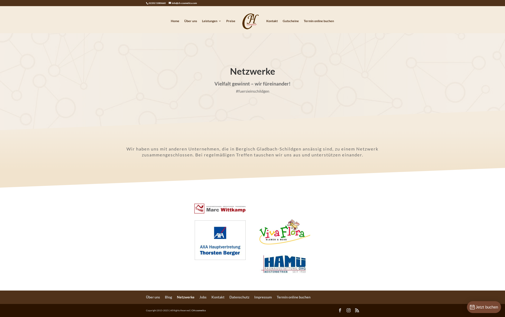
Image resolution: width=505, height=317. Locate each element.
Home (175, 21)
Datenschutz (239, 297)
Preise (230, 21)
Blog (168, 297)
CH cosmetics (199, 310)
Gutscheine (291, 21)
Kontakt (272, 21)
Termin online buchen (319, 21)
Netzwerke (186, 297)
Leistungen (209, 21)
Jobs (203, 297)
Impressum (263, 297)
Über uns (190, 21)
